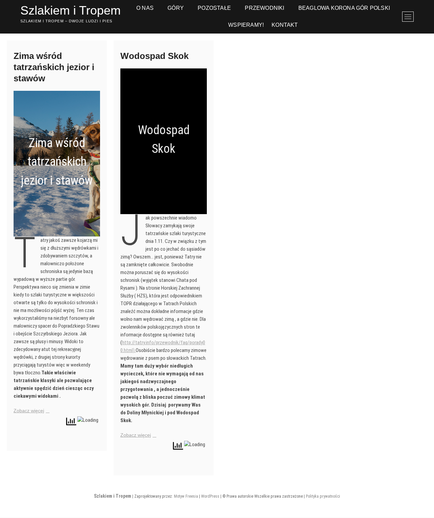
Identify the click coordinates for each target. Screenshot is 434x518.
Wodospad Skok (154, 56)
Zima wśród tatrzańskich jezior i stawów (54, 67)
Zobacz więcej (29, 410)
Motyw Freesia (186, 496)
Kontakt (285, 25)
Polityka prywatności (323, 496)
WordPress (210, 496)
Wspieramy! (246, 25)
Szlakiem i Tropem (70, 10)
